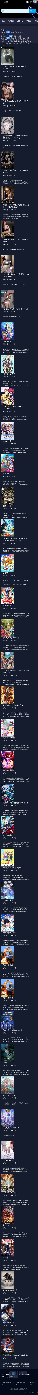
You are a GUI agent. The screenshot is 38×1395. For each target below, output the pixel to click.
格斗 (16, 38)
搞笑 (3, 40)
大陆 (12, 32)
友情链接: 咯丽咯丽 (20, 1382)
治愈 (26, 42)
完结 (19, 36)
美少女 (24, 38)
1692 (13, 1376)
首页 (3, 21)
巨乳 (13, 44)
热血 (12, 38)
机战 (14, 40)
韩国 (3, 34)
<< (10, 1373)
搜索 (31, 11)
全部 (8, 32)
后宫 (15, 42)
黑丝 (10, 44)
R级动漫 (11, 21)
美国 (23, 32)
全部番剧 (6, 2)
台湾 (19, 32)
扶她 (17, 44)
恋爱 (19, 38)
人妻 (28, 44)
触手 (12, 42)
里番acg (20, 21)
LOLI (6, 40)
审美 (29, 42)
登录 (31, 2)
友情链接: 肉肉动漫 (6, 1382)
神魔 (10, 40)
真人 (21, 40)
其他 (6, 34)
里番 (21, 44)
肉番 (3, 42)
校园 (28, 38)
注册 (34, 2)
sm (6, 42)
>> (16, 1376)
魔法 (28, 40)
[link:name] (5, 1377)
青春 (24, 40)
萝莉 (22, 42)
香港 (16, 32)
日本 (26, 32)
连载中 (15, 36)
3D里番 (28, 21)
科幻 (17, 40)
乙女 (19, 42)
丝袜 (6, 44)
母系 (24, 44)
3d (9, 42)
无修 (3, 44)
